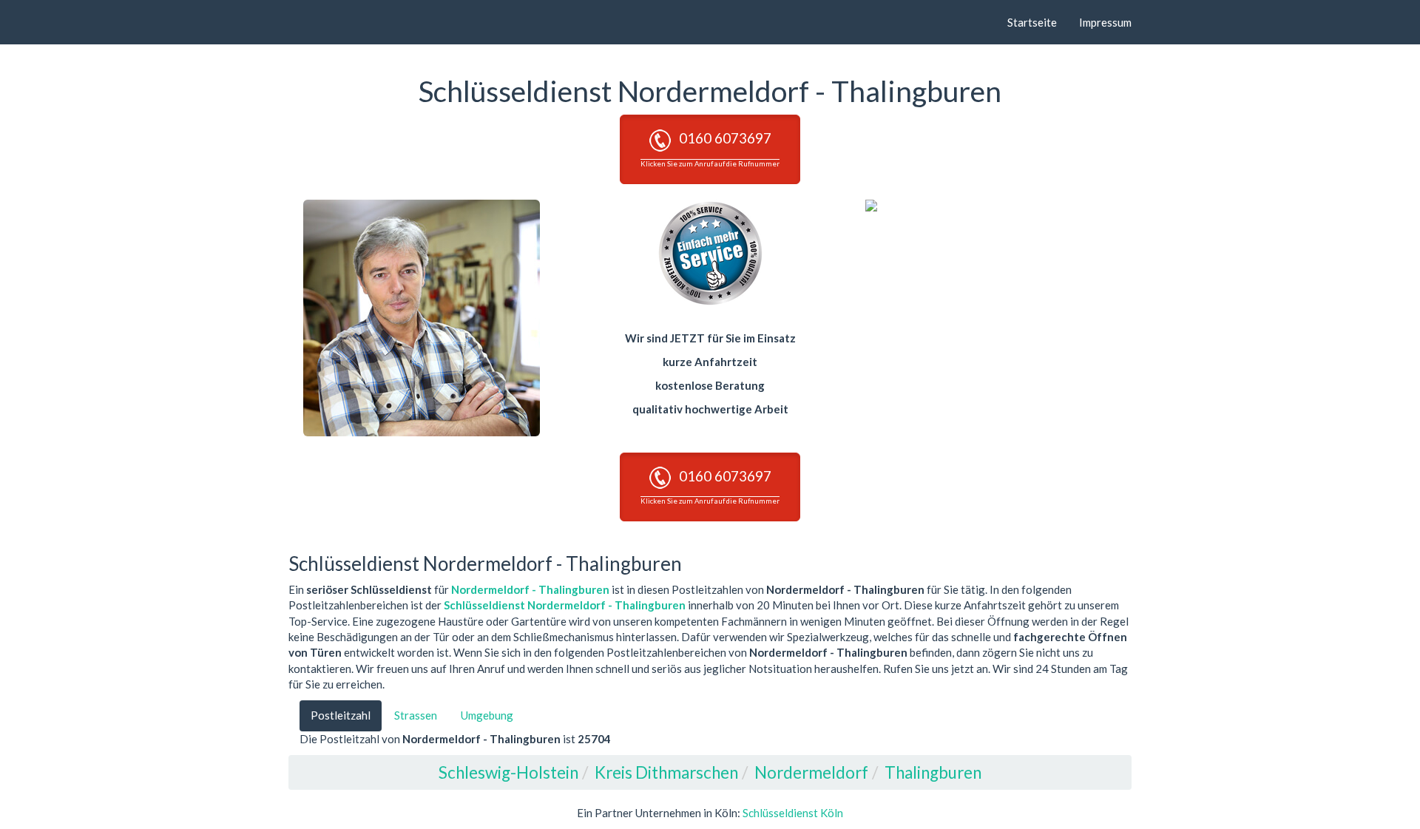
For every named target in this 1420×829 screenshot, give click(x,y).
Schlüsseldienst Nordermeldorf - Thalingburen (565, 605)
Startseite (1032, 22)
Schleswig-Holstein (508, 772)
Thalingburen (933, 772)
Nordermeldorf (811, 772)
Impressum (1105, 22)
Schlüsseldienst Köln (793, 812)
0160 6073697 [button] (710, 148)
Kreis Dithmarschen (666, 772)
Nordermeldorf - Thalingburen (530, 589)
